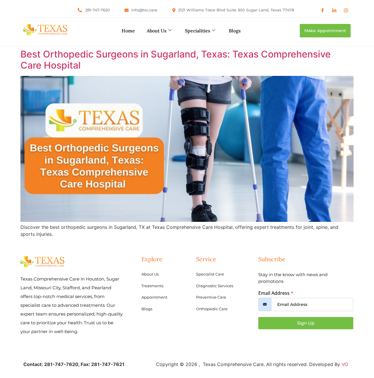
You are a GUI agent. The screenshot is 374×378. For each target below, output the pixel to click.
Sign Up (305, 323)
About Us (157, 31)
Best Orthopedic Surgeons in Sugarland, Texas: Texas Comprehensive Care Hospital (175, 59)
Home (128, 31)
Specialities (197, 31)
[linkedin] (334, 10)
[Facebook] (322, 10)
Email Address (275, 293)
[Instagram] (346, 10)
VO (345, 364)
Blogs (235, 31)
